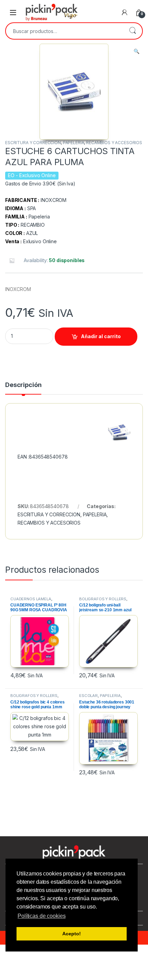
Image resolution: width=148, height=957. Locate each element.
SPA (31, 208)
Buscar (132, 31)
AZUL (32, 233)
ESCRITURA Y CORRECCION (33, 142)
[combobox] (64, 31)
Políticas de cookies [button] (41, 916)
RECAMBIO (33, 225)
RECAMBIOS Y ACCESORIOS (114, 142)
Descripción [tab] (23, 385)
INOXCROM (53, 200)
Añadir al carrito (101, 336)
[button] (136, 51)
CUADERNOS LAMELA (30, 598)
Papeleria (39, 216)
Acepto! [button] (71, 933)
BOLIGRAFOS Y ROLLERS (102, 598)
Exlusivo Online (40, 241)
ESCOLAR (88, 695)
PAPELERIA (73, 142)
